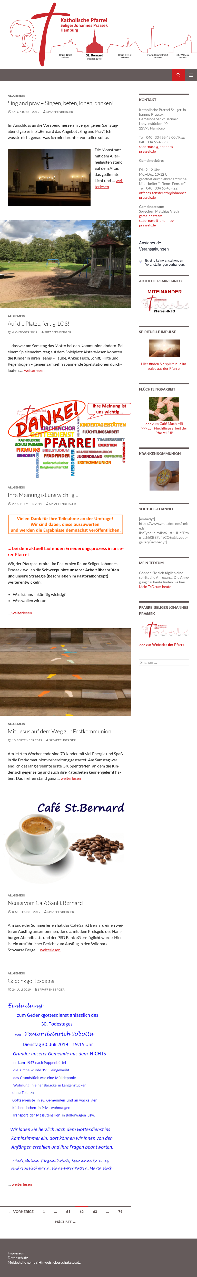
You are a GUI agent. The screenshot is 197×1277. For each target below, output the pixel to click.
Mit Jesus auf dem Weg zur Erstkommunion (59, 731)
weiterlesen (34, 370)
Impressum (16, 1253)
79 (120, 1211)
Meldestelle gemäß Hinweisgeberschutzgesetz (44, 1262)
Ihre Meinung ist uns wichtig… (43, 494)
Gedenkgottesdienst (32, 980)
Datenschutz (18, 1257)
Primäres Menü (191, 75)
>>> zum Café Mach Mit (164, 423)
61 (68, 1211)
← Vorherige (21, 1211)
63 (95, 1211)
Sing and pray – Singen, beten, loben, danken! (61, 102)
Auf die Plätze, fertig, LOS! (39, 323)
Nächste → (65, 1222)
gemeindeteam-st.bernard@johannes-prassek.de (156, 220)
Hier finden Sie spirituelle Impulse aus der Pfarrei (164, 366)
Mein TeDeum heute (155, 586)
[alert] (164, 262)
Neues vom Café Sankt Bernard (45, 902)
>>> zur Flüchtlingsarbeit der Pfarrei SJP (164, 430)
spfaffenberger (59, 112)
